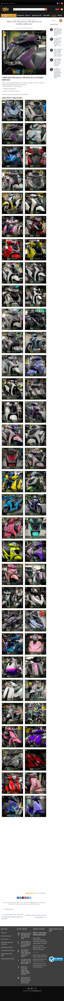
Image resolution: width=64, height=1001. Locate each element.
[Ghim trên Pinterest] (25, 898)
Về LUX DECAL (5, 939)
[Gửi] (46, 9)
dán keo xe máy (16, 904)
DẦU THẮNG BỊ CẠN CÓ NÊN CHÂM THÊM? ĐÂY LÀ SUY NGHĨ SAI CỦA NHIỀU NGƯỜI (58, 53)
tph (25, 904)
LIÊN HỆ (59, 15)
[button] (62, 9)
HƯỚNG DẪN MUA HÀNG (7, 958)
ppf (24, 904)
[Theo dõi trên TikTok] (60, 3)
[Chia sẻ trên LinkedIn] (28, 898)
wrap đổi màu (31, 904)
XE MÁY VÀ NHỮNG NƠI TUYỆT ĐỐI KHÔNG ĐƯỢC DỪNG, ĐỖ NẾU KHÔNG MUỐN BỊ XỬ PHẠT (58, 73)
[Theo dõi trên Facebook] (58, 3)
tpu (27, 904)
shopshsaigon (29, 28)
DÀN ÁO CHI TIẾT (36, 15)
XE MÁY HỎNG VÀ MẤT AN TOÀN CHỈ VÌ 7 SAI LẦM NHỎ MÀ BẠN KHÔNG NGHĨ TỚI (58, 42)
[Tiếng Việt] (59, 9)
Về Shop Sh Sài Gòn (6, 936)
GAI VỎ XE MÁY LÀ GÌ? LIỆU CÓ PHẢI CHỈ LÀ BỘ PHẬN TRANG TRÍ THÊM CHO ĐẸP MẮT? (13, 916)
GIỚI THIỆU (46, 15)
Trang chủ (3, 932)
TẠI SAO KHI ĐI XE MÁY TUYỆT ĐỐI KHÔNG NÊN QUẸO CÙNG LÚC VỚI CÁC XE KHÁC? (26, 980)
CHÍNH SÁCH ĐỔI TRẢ (6, 947)
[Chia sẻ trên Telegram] (30, 898)
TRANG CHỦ (20, 15)
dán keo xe (10, 904)
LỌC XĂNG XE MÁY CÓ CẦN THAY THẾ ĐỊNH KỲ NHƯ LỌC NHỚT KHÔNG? (57, 62)
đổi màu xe (37, 904)
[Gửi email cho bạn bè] (23, 898)
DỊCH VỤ (27, 15)
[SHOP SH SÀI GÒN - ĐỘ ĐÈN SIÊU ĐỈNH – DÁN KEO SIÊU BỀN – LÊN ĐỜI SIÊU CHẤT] (6, 9)
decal (21, 904)
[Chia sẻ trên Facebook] (18, 898)
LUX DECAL (14, 19)
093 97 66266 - (40, 959)
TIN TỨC (54, 15)
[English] (57, 9)
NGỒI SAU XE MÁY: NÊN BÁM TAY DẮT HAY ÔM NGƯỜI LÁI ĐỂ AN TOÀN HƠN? (58, 32)
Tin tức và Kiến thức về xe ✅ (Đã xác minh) (26, 19)
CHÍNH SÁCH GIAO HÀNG (7, 950)
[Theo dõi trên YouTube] (62, 3)
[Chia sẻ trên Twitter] (20, 898)
